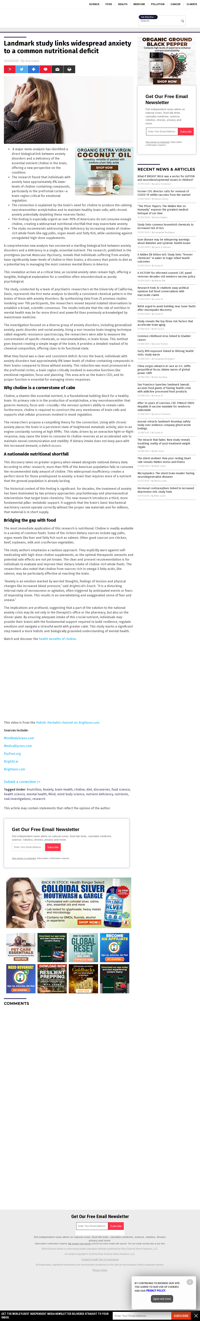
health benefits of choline (57, 639)
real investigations (17, 799)
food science (121, 789)
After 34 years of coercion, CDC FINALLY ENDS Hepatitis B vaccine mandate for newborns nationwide (166, 406)
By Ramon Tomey (160, 199)
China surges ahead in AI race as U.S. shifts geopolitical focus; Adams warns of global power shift (164, 369)
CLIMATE (192, 4)
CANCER (175, 4)
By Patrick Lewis (159, 481)
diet (89, 789)
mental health (37, 794)
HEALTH (122, 4)
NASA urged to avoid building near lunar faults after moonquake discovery (167, 308)
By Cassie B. (157, 265)
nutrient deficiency (99, 794)
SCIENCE (94, 4)
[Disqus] (69, 1057)
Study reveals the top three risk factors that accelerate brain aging (165, 323)
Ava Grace (32, 61)
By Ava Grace (158, 329)
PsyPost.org (12, 754)
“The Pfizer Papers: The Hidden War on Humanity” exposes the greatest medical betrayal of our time (163, 210)
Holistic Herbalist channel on (67, 722)
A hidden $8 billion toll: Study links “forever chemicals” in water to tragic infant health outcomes (165, 258)
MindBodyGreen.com (19, 738)
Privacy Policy (100, 1270)
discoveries (102, 789)
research (38, 799)
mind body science (70, 794)
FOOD (108, 4)
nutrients (121, 794)
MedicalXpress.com (18, 746)
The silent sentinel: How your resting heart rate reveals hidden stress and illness (164, 460)
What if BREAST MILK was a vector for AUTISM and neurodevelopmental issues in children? (166, 178)
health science (14, 794)
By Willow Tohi (158, 280)
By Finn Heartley (159, 377)
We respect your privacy (80, 1243)
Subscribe (181, 1316)
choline (79, 789)
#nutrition (34, 789)
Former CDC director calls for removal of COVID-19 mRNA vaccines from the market (164, 193)
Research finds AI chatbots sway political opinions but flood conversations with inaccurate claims (163, 291)
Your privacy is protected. (24, 858)
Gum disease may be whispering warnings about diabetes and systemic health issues (164, 241)
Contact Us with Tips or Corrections (100, 1259)
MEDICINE (139, 4)
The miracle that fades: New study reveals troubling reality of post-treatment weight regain (164, 443)
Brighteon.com (14, 769)
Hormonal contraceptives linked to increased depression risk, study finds (166, 490)
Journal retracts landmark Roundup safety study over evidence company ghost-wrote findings (164, 425)
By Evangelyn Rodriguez (163, 232)
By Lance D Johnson (161, 184)
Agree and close (162, 1298)
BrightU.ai (11, 761)
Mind (52, 794)
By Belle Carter (159, 466)
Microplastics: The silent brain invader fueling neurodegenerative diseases (166, 475)
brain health (64, 789)
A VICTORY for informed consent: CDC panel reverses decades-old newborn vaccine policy (166, 274)
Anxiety (48, 789)
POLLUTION (157, 4)
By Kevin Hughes (160, 217)
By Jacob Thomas (160, 344)
